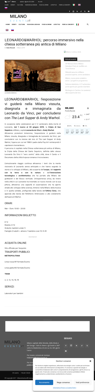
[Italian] (74, 5)
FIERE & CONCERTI (64, 5)
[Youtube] (88, 11)
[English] (79, 5)
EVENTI (13, 5)
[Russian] (6, 8)
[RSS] (77, 11)
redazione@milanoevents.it (37, 358)
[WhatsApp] (17, 53)
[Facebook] (69, 11)
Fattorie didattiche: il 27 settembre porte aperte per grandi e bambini (77, 85)
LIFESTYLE (54, 5)
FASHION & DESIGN (31, 5)
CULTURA (20, 5)
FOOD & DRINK (43, 5)
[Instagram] (73, 11)
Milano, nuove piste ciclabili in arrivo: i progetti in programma (76, 79)
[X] (85, 11)
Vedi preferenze (82, 382)
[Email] (28, 53)
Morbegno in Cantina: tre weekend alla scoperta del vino (77, 91)
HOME (6, 5)
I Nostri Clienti (25, 373)
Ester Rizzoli (10, 48)
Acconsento (44, 382)
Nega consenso (63, 382)
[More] (33, 53)
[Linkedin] (23, 53)
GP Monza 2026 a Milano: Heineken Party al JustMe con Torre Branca (76, 66)
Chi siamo (15, 373)
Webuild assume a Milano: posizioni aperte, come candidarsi (77, 73)
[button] (90, 361)
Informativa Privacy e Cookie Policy (64, 388)
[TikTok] (81, 11)
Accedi (40, 1)
